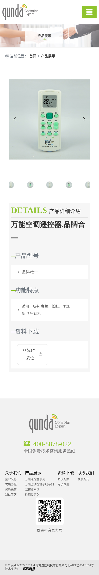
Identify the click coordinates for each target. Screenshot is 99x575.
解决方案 (63, 479)
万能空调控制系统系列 (39, 484)
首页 (33, 56)
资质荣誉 (11, 489)
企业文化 (11, 479)
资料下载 (66, 473)
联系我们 (86, 473)
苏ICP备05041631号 (81, 565)
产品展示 (48, 56)
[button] (15, 119)
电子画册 (63, 484)
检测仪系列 (32, 495)
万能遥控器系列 (35, 479)
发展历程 (11, 484)
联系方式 (83, 479)
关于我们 (13, 473)
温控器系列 (32, 489)
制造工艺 (11, 495)
